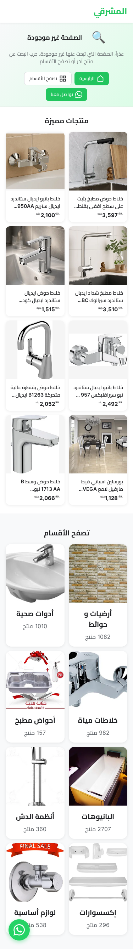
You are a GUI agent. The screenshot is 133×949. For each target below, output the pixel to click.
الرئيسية (87, 78)
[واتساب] (19, 930)
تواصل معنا (62, 94)
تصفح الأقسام (43, 78)
